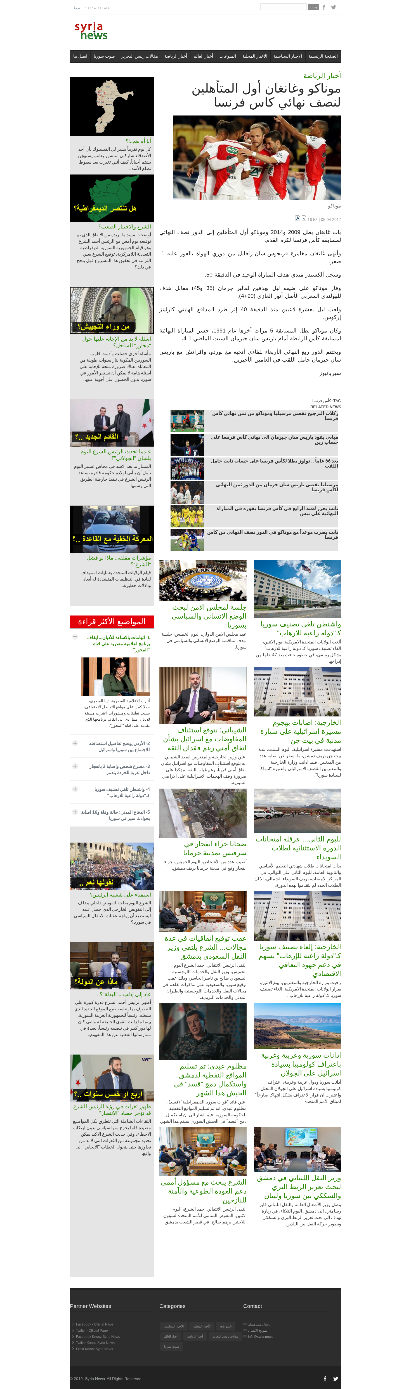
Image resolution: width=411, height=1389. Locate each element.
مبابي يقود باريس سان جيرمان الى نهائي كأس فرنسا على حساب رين (274, 440)
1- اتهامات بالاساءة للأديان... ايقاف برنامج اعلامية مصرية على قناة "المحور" (118, 643)
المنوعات (227, 56)
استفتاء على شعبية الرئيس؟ (120, 895)
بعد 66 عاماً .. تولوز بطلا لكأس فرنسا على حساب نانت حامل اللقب (274, 464)
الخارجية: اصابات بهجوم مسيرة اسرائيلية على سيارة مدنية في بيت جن (300, 731)
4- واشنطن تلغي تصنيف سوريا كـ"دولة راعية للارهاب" (122, 792)
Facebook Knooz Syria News (98, 1337)
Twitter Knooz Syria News (95, 1343)
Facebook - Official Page (94, 1324)
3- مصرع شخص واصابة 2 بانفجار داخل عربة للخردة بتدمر (119, 769)
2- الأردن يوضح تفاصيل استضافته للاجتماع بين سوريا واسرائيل (119, 746)
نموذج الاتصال (257, 1331)
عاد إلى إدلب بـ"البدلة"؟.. (124, 994)
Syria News (95, 1378)
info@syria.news (260, 1337)
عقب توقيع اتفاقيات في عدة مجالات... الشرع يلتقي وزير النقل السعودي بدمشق (206, 947)
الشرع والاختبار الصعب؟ (124, 227)
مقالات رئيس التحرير (139, 56)
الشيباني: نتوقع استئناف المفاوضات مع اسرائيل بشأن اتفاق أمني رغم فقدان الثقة (205, 739)
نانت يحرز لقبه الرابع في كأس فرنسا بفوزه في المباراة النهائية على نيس (277, 511)
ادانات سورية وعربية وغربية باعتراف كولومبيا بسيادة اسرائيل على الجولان (301, 1064)
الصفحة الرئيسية (323, 56)
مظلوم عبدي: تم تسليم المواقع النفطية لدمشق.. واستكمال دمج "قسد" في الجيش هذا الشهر (210, 1079)
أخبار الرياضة (175, 56)
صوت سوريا (104, 56)
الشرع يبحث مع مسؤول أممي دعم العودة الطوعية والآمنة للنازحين (204, 1191)
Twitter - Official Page (92, 1331)
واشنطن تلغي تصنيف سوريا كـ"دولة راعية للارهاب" (301, 628)
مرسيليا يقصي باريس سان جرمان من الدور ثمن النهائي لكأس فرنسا (277, 488)
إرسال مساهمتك (259, 1324)
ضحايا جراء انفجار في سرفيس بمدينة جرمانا (215, 848)
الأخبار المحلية (254, 56)
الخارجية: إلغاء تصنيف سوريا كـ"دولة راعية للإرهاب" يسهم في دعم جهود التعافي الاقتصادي (300, 960)
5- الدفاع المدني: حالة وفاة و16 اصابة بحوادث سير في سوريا (115, 815)
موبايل (76, 7)
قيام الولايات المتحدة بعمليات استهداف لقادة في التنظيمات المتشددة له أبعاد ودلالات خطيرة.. (116, 579)
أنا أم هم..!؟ (138, 141)
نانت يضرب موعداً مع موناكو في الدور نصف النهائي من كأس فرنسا (272, 535)
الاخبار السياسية (288, 56)
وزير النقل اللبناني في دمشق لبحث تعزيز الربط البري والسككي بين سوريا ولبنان (299, 1186)
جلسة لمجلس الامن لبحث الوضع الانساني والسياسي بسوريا (209, 616)
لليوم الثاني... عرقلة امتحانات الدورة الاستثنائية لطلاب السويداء (298, 848)
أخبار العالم (203, 56)
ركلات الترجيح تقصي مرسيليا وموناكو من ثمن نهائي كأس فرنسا (275, 416)
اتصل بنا (80, 56)
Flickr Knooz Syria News (94, 1349)
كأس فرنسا (321, 400)
